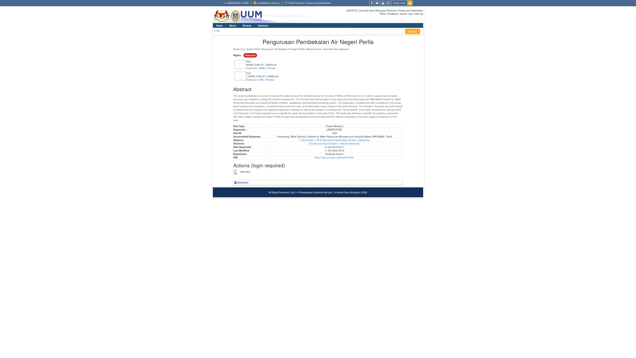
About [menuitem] (232, 25)
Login (217, 30)
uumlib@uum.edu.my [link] (268, 3)
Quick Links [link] (399, 3)
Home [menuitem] (219, 25)
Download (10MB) (255, 68)
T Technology (306, 140)
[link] (371, 3)
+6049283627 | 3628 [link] (237, 3)
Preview (271, 68)
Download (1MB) (255, 79)
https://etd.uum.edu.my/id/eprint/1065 (334, 157)
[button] (235, 172)
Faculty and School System (323, 143)
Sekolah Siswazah (349, 143)
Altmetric (243, 182)
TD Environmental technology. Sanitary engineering (343, 140)
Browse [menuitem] (247, 25)
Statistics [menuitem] (263, 25)
